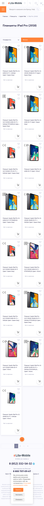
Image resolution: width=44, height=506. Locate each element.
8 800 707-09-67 (22, 471)
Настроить (19, 495)
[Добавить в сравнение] (19, 49)
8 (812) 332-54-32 (20, 463)
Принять (18, 490)
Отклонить (19, 499)
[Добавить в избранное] (19, 46)
